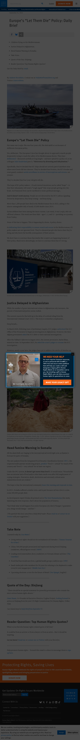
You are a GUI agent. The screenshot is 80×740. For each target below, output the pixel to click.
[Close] (72, 354)
